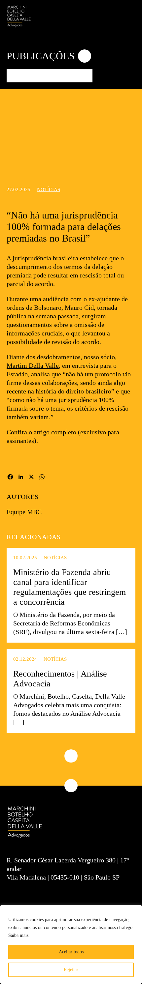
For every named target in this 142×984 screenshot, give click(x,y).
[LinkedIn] (20, 477)
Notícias (48, 189)
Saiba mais (18, 935)
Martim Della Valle (33, 365)
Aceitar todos (71, 951)
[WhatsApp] (42, 477)
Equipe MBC (24, 511)
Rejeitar (71, 969)
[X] (31, 477)
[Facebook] (10, 477)
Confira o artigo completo (41, 432)
